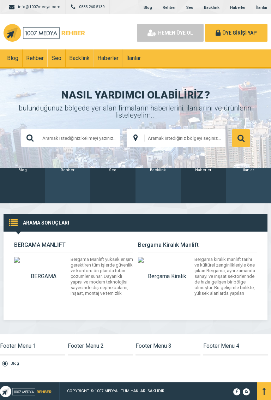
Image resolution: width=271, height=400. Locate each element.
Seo (189, 7)
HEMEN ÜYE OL (175, 33)
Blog (148, 7)
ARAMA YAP (241, 138)
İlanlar (261, 7)
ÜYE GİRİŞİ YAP (239, 33)
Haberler (238, 7)
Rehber (169, 7)
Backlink (211, 7)
